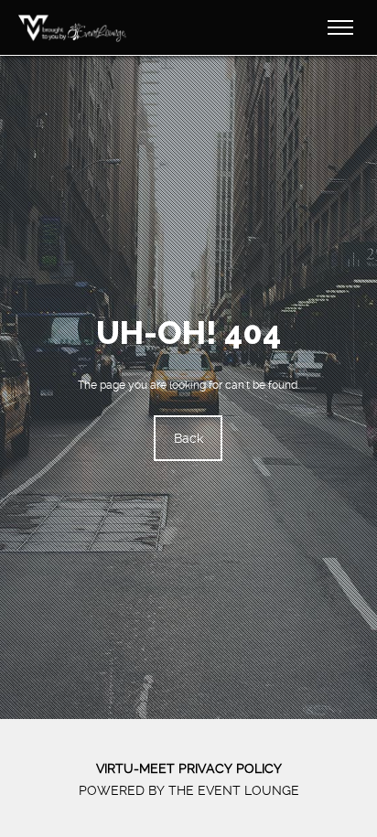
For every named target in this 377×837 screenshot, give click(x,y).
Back (188, 438)
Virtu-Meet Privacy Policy (189, 768)
